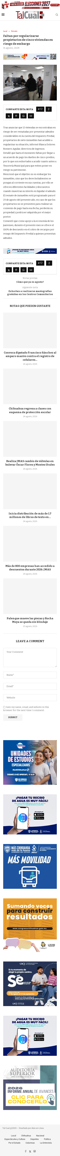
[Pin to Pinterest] (16, 115)
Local (13, 1135)
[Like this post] (41, 109)
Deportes (34, 1139)
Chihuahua (26, 1135)
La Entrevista (46, 1143)
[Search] (56, 15)
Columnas (30, 1143)
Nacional (40, 1135)
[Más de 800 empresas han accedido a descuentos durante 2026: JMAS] (30, 543)
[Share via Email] (31, 115)
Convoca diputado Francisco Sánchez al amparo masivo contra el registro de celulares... (30, 356)
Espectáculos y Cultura (14, 1139)
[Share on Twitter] (9, 115)
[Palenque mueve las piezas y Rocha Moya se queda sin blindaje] (30, 596)
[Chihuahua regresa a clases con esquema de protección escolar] (30, 386)
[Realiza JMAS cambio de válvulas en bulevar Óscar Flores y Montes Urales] (30, 439)
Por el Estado (14, 1143)
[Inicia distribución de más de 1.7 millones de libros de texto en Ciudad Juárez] (30, 491)
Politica (47, 1139)
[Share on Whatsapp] (23, 115)
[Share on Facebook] (49, 109)
